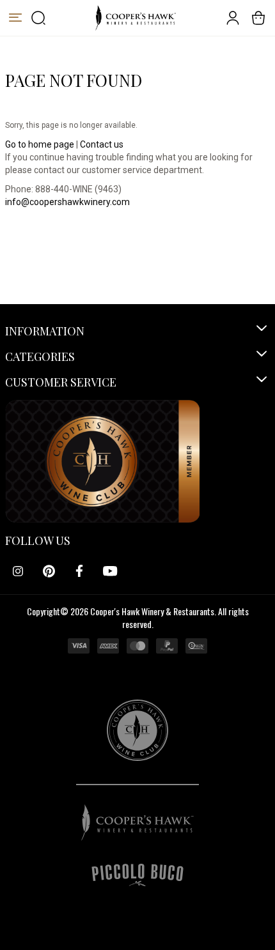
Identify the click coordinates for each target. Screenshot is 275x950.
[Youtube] (110, 571)
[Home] (135, 18)
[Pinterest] (48, 571)
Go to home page (39, 144)
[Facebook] (79, 571)
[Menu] (15, 18)
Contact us (101, 144)
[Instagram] (18, 571)
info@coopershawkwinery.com (67, 202)
